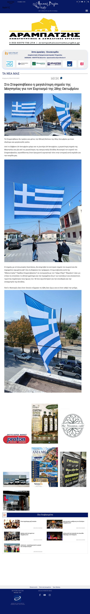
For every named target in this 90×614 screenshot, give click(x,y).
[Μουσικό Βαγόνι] (42, 211)
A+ (52, 78)
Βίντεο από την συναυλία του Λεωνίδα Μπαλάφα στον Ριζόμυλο (73, 534)
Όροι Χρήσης (56, 587)
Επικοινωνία (33, 587)
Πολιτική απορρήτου (45, 587)
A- (55, 78)
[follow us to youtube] (82, 1)
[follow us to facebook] (80, 1)
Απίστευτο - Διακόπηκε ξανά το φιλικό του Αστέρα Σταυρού (31, 545)
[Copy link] (61, 78)
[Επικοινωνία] (77, 1)
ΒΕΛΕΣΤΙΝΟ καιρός (11, 6)
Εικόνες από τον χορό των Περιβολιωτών (27, 534)
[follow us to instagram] (85, 1)
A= (57, 78)
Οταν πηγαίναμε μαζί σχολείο (28, 521)
